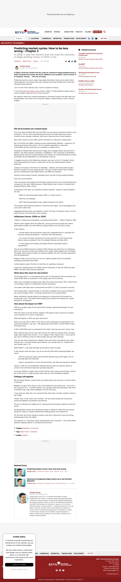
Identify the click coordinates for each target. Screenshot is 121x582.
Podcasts (79, 32)
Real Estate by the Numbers (12, 43)
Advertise (48, 32)
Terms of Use (70, 579)
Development (81, 38)
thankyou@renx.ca (113, 570)
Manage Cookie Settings (19, 569)
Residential (57, 38)
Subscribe (98, 32)
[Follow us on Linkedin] (93, 38)
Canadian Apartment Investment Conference (91, 54)
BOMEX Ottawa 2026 (86, 81)
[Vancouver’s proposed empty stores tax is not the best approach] (19, 482)
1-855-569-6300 (113, 566)
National (35, 61)
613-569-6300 (114, 568)
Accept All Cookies (19, 564)
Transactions (69, 38)
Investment (33, 432)
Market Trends (27, 61)
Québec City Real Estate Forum (90, 89)
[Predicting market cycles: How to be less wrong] (19, 472)
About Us (41, 579)
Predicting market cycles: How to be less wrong (46, 469)
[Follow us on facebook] (90, 38)
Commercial (46, 38)
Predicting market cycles (31, 91)
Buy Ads (104, 38)
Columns (88, 32)
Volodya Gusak (25, 66)
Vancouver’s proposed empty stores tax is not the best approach (49, 480)
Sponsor (57, 32)
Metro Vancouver (61, 483)
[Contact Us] (97, 38)
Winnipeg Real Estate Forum (89, 73)
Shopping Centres (50, 483)
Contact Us (79, 579)
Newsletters (69, 32)
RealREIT (82, 64)
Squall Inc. (115, 574)
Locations (35, 38)
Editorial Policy (60, 579)
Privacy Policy (49, 579)
